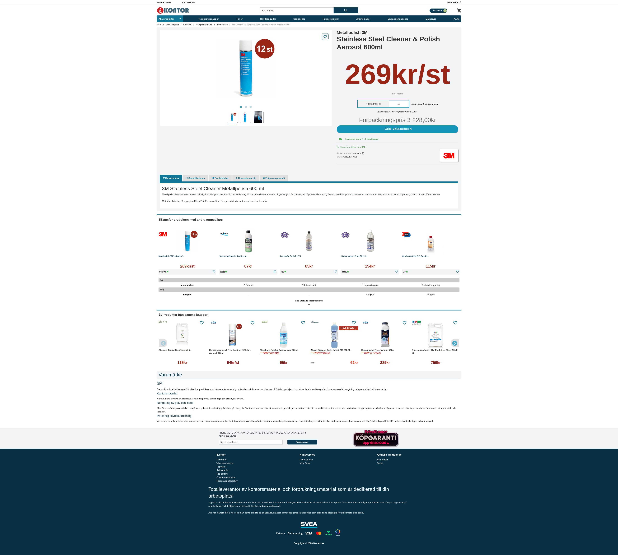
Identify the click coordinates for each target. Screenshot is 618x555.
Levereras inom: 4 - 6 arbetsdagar (362, 139)
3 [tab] (250, 107)
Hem (159, 25)
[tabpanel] (246, 68)
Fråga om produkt (275, 178)
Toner (239, 19)
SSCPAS (357, 153)
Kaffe (456, 19)
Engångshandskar (398, 19)
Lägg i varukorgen (398, 129)
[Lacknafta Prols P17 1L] (309, 241)
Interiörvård (222, 25)
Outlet (380, 463)
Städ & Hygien (172, 25)
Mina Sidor (453, 2)
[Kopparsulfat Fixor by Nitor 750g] (385, 335)
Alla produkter (166, 19)
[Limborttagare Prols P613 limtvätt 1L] (370, 241)
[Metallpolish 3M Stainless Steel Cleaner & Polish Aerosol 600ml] (246, 68)
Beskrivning (172, 178)
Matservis (431, 19)
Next (455, 343)
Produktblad (221, 178)
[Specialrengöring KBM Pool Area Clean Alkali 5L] (435, 335)
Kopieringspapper (209, 19)
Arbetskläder (363, 19)
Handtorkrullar (268, 19)
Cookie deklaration (225, 477)
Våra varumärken (225, 463)
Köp (232, 249)
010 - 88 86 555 (188, 2)
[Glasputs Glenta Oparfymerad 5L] (182, 335)
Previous (163, 343)
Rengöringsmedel (204, 25)
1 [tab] (241, 107)
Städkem (187, 25)
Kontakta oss (164, 2)
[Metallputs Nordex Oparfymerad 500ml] (283, 335)
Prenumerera (302, 442)
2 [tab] (245, 107)
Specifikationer (196, 178)
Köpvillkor (221, 466)
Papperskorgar (331, 19)
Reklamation (222, 470)
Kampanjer (382, 459)
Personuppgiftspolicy (227, 481)
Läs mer (187, 249)
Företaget (221, 459)
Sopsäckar (299, 19)
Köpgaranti (222, 473)
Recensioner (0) (247, 178)
